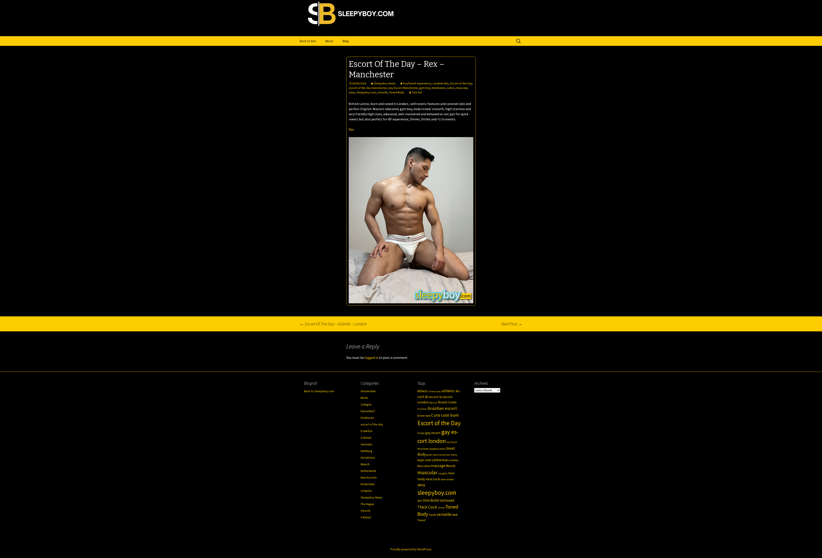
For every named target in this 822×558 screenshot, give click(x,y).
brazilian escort (442, 408)
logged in (371, 357)
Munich (365, 464)
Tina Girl (417, 92)
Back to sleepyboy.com (319, 391)
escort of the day (372, 424)
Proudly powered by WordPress (411, 549)
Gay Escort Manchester (403, 88)
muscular (462, 88)
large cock (424, 460)
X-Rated (366, 517)
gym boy (424, 88)
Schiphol (366, 491)
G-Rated (366, 438)
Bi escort (432, 397)
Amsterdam (368, 391)
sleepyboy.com (366, 92)
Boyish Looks (447, 402)
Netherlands (368, 471)
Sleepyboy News (385, 83)
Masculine (423, 466)
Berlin (364, 398)
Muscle (450, 466)
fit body (421, 433)
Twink (432, 515)
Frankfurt (366, 431)
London (453, 460)
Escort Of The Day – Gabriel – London (333, 323)
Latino (451, 88)
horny (454, 454)
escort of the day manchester (368, 88)
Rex (351, 129)
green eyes (432, 454)
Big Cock (433, 402)
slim (419, 501)
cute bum (450, 415)
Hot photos (368, 457)
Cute (435, 415)
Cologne (366, 404)
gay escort (433, 433)
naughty (442, 473)
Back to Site (308, 41)
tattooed (446, 500)
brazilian (422, 408)
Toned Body (396, 92)
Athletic (422, 391)
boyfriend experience (417, 83)
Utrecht (365, 511)
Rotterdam (368, 484)
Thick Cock (427, 507)
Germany (366, 444)
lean (445, 460)
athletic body (435, 391)
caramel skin (441, 83)
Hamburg (366, 451)
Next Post (511, 323)
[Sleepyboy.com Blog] (411, 31)
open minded (447, 479)
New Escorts (369, 477)
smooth (382, 92)
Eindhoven (367, 418)
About (329, 41)
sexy (352, 92)
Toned (441, 507)
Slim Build (431, 500)
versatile (444, 514)
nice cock (433, 479)
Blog (345, 41)
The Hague (367, 504)
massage (438, 465)
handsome (438, 88)
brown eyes (423, 415)
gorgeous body (437, 448)
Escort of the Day (461, 83)
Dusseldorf (368, 411)
